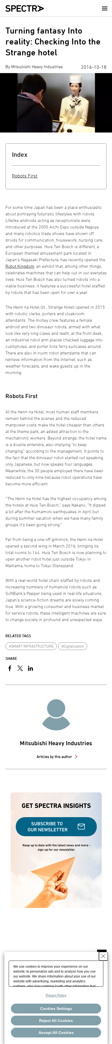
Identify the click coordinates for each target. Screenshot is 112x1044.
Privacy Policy (56, 995)
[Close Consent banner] (103, 956)
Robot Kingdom (19, 266)
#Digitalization (72, 646)
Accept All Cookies (56, 1032)
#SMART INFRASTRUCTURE (31, 646)
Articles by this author (55, 756)
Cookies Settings (56, 1008)
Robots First (25, 176)
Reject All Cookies (56, 1020)
